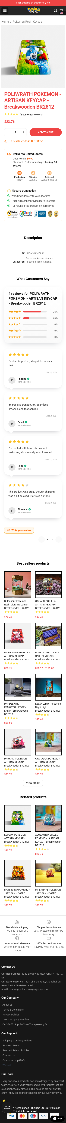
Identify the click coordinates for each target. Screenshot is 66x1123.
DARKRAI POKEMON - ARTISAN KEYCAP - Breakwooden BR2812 (16, 762)
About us (7, 1004)
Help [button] (60, 1118)
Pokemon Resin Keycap (27, 21)
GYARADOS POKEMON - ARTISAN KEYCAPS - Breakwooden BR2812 (48, 762)
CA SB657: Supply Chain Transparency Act (25, 1024)
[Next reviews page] (58, 539)
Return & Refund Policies (15, 1050)
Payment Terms (11, 1045)
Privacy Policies (10, 1014)
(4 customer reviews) (31, 114)
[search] (55, 10)
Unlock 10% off (7, 1107)
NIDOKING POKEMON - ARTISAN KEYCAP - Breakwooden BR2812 (17, 656)
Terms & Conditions (13, 1009)
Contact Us (8, 1055)
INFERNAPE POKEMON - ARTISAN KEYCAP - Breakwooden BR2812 (48, 893)
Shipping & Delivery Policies (17, 1040)
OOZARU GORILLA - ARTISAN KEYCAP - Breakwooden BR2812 (47, 604)
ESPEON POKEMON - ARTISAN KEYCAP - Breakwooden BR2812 (16, 838)
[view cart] (61, 10)
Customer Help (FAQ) (14, 1060)
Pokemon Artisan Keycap (39, 258)
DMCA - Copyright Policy (15, 1019)
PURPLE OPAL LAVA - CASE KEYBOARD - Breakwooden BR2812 (47, 656)
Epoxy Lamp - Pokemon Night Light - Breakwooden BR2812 (48, 707)
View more (33, 783)
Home (5, 21)
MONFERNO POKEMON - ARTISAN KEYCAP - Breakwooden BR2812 (17, 893)
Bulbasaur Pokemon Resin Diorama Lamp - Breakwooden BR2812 (16, 604)
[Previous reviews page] (41, 539)
